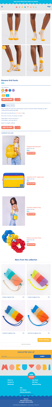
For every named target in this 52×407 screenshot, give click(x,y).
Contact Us (11, 382)
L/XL (7, 95)
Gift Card (34, 382)
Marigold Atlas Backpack (34, 146)
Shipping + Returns (10, 105)
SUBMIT (42, 356)
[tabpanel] (13, 29)
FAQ (21, 388)
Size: (3, 92)
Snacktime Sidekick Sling (34, 207)
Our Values (23, 390)
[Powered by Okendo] (7, 341)
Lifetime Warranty (25, 392)
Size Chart (35, 380)
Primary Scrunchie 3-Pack (34, 238)
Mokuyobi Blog (36, 384)
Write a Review (44, 340)
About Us (10, 380)
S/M (3, 95)
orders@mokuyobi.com (26, 394)
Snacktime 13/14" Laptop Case (35, 177)
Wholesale (11, 384)
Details (3, 105)
